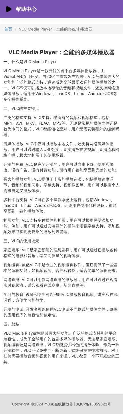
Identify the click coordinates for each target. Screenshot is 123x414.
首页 (8, 29)
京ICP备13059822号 (93, 404)
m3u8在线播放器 (59, 404)
